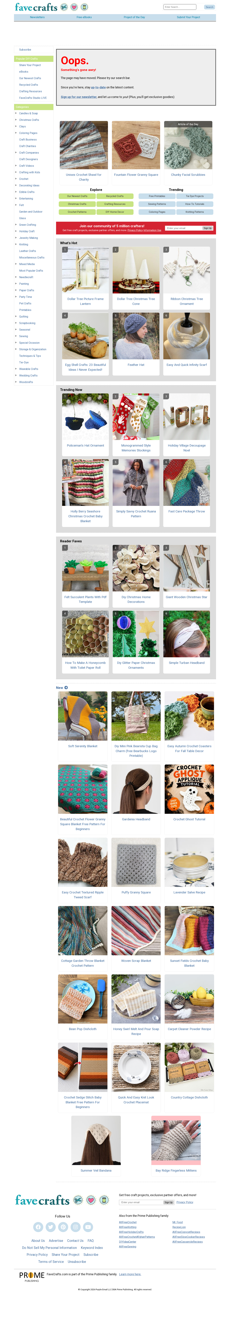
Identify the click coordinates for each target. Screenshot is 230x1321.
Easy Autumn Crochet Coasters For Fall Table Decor (189, 748)
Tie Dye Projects (195, 196)
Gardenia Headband (136, 819)
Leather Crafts (27, 251)
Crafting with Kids (29, 172)
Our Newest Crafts (30, 78)
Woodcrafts (26, 382)
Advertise (56, 1241)
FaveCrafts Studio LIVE (33, 97)
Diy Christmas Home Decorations (136, 599)
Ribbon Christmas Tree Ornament (187, 301)
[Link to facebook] (38, 1227)
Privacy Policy (135, 230)
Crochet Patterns (77, 212)
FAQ (91, 1241)
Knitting (23, 244)
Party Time (25, 296)
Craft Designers (28, 159)
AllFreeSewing (127, 1246)
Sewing (23, 336)
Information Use (152, 230)
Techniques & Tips (30, 355)
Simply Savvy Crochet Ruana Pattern (136, 513)
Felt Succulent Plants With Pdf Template (85, 599)
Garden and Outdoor (30, 211)
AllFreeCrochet (128, 1222)
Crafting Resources (30, 91)
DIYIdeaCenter (127, 1241)
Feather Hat (136, 365)
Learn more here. (130, 1274)
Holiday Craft (27, 231)
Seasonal (24, 329)
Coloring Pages (28, 133)
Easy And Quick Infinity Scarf (187, 365)
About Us (38, 1241)
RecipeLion (179, 1227)
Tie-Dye (24, 362)
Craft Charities (27, 146)
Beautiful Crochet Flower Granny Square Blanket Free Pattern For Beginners (82, 824)
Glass (22, 218)
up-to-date (98, 87)
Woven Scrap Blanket (136, 961)
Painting (24, 283)
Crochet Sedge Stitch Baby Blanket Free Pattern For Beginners (83, 1102)
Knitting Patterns (195, 212)
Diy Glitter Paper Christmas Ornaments (136, 665)
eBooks (23, 71)
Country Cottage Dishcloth (189, 1097)
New (59, 688)
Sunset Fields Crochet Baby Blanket (189, 963)
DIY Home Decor (115, 212)
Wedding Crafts (28, 375)
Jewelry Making (28, 237)
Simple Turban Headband (187, 663)
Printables (25, 310)
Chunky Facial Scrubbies (188, 175)
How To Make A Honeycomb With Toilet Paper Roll (85, 665)
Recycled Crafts (28, 84)
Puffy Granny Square (136, 892)
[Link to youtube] (88, 1227)
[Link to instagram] (76, 1227)
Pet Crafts (25, 303)
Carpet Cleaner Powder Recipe (189, 1029)
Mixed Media (27, 264)
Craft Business (28, 139)
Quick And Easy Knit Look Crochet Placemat (136, 1099)
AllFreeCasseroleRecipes (187, 1241)
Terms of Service (51, 1262)
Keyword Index (92, 1248)
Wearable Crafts (28, 369)
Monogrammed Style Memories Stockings (136, 448)
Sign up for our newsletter (79, 97)
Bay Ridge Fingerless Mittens (176, 1170)
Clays (22, 126)
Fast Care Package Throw (186, 511)
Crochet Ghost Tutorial (189, 819)
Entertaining (26, 198)
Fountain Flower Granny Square (136, 175)
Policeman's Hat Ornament (85, 445)
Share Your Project (30, 65)
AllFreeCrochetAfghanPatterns (137, 1236)
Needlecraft (26, 277)
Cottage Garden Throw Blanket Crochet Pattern (82, 963)
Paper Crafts (26, 290)
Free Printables (157, 196)
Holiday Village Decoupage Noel (187, 448)
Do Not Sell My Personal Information (49, 1248)
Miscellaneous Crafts (31, 257)
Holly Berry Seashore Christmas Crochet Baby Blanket (85, 516)
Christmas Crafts (29, 120)
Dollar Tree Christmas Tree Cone (136, 301)
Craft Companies (29, 152)
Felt (21, 205)
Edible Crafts (27, 192)
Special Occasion (29, 342)
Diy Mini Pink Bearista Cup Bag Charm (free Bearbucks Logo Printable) (136, 751)
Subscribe (25, 49)
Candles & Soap (28, 113)
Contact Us (75, 1241)
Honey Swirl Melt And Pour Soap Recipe (136, 1031)
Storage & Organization (32, 349)
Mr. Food (177, 1222)
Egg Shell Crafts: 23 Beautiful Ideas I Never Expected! (85, 367)
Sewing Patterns (157, 204)
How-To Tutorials (194, 204)
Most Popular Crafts (31, 270)
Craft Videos (26, 165)
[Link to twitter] (51, 1227)
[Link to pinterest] (63, 1227)
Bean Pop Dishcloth (82, 1029)
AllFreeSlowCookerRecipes (188, 1236)
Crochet (23, 179)
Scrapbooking (27, 323)
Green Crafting (27, 224)
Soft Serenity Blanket (82, 746)
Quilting (23, 316)
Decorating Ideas (29, 185)
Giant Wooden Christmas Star (186, 597)
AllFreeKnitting (127, 1227)
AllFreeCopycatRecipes (186, 1232)
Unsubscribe (77, 1262)
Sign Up (207, 228)
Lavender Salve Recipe (189, 892)
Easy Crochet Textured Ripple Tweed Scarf (83, 894)
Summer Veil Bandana (96, 1170)
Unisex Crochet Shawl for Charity (84, 177)
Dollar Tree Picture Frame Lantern (85, 301)
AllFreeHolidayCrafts (131, 1232)
